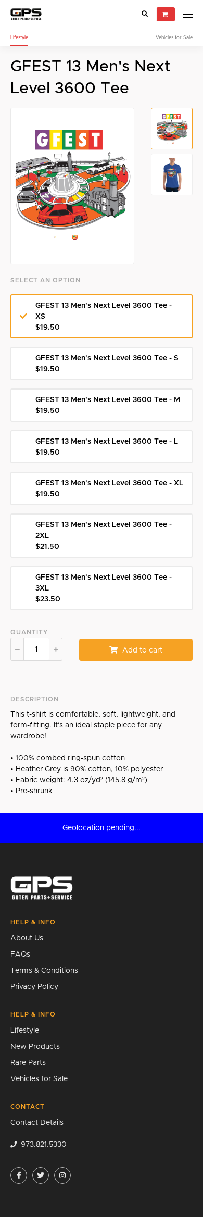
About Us (26, 938)
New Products (35, 1046)
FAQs (20, 954)
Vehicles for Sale (174, 37)
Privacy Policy (34, 986)
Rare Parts (28, 1063)
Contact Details (37, 1122)
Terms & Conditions (44, 970)
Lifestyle (19, 37)
